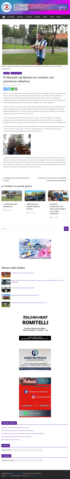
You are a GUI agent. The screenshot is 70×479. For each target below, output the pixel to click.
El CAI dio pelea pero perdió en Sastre (23, 288)
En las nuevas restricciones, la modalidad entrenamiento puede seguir (52, 179)
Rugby (45, 17)
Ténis (52, 17)
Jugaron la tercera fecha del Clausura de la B (25, 295)
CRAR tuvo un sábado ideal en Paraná (33, 206)
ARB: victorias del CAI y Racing (10, 439)
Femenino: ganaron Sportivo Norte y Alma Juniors (16, 436)
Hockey (37, 17)
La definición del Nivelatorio (10, 205)
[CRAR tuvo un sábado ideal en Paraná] (35, 192)
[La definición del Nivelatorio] (11, 192)
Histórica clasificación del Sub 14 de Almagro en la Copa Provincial (58, 209)
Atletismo (10, 17)
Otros (58, 17)
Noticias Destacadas (16, 73)
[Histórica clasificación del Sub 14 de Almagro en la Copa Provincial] (58, 192)
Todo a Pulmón (17, 85)
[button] (62, 17)
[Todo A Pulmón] (3, 17)
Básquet (20, 17)
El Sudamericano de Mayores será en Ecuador (16, 179)
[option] (35, 249)
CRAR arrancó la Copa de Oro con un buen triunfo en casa (29, 303)
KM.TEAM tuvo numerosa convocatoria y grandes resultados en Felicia (22, 433)
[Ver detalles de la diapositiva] (41, 7)
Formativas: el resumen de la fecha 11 (23, 273)
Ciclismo (29, 17)
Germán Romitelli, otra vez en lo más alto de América (17, 430)
